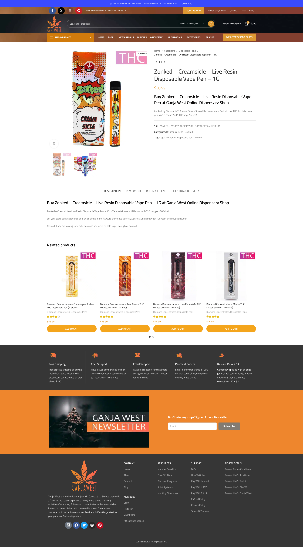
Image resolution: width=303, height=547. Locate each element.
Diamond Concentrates (58, 312)
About (127, 475)
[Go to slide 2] (153, 337)
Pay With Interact (200, 481)
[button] (72, 328)
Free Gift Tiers (164, 475)
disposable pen (185, 137)
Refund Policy (198, 499)
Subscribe (229, 426)
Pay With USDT (199, 487)
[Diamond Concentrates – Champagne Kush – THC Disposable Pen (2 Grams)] (72, 276)
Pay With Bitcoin (199, 493)
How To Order (198, 475)
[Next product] (165, 62)
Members (129, 496)
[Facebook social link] (52, 10)
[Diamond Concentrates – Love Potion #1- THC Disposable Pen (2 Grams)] (178, 276)
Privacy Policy (198, 505)
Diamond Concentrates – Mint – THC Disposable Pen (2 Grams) (225, 306)
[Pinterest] (99, 525)
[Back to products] (160, 62)
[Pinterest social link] (78, 10)
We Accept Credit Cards (239, 37)
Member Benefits (166, 469)
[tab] (112, 189)
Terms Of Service (200, 511)
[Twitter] (84, 525)
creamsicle (170, 137)
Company (129, 463)
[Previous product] (156, 62)
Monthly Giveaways (167, 493)
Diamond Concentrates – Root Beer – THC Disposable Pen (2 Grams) (122, 306)
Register (128, 508)
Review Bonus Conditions (238, 469)
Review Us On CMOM (236, 487)
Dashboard (129, 514)
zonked (198, 137)
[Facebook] (76, 525)
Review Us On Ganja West (238, 493)
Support (196, 463)
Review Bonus (233, 463)
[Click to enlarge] (54, 143)
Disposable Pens (187, 51)
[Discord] (68, 525)
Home (157, 51)
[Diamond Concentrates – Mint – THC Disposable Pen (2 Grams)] (231, 276)
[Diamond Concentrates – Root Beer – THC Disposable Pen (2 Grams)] (125, 276)
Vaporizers (169, 51)
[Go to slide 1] (150, 337)
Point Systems (165, 487)
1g (161, 137)
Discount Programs (167, 481)
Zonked (189, 132)
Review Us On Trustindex (238, 475)
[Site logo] (54, 23)
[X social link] (61, 10)
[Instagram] (92, 525)
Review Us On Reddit (236, 481)
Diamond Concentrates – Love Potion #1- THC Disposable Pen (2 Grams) (177, 306)
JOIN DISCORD (194, 10)
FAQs (193, 469)
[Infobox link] (109, 365)
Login (126, 502)
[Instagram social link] (69, 10)
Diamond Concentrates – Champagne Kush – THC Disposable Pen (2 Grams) (70, 306)
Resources (164, 463)
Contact (128, 481)
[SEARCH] (211, 24)
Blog (126, 487)
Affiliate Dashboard (134, 521)
